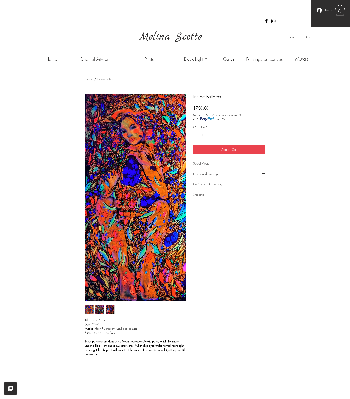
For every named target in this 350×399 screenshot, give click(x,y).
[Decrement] (197, 135)
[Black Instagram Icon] (273, 21)
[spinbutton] (203, 135)
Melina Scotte (170, 37)
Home (89, 79)
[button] (340, 10)
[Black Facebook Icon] (266, 21)
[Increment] (208, 135)
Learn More (221, 119)
